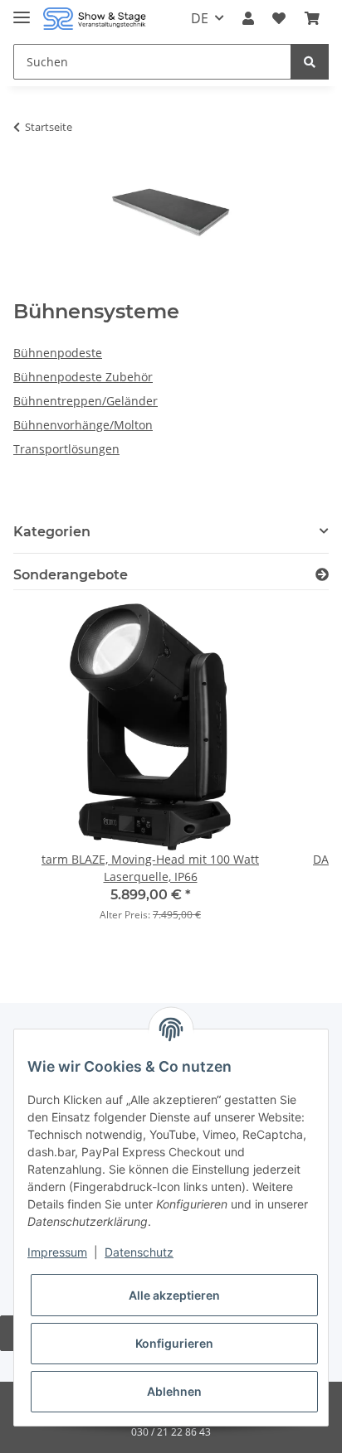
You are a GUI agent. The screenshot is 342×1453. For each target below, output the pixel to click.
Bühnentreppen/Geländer (85, 401)
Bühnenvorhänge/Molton (83, 425)
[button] (248, 18)
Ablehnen (174, 1391)
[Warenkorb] (312, 18)
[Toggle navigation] (21, 10)
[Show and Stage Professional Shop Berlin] (94, 18)
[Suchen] (310, 62)
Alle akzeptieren (174, 1295)
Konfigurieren (174, 1343)
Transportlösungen (66, 449)
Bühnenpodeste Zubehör (83, 377)
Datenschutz (139, 1252)
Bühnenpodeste (57, 353)
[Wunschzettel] (279, 18)
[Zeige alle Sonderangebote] (322, 575)
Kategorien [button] (51, 532)
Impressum (57, 1252)
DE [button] (199, 18)
